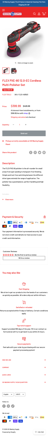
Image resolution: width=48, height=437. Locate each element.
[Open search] (34, 14)
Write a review (24, 258)
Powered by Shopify (8, 432)
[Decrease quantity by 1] (13, 124)
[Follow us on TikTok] (12, 406)
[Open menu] (3, 10)
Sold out (24, 133)
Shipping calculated (18, 117)
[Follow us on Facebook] (4, 406)
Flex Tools (6, 95)
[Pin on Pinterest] (35, 152)
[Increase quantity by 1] (25, 124)
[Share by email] (44, 152)
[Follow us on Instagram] (8, 406)
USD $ (18, 394)
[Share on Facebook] (30, 152)
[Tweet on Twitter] (39, 152)
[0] (43, 13)
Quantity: (5, 125)
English (6, 394)
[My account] (39, 14)
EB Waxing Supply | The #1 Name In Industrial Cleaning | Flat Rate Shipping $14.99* (24, 3)
